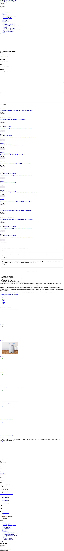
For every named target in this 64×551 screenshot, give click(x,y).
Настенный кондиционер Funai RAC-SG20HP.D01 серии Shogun (12, 154)
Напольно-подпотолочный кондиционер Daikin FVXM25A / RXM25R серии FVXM (16, 201)
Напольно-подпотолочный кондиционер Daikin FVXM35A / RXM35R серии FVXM (16, 228)
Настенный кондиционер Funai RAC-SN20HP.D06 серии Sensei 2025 (13, 119)
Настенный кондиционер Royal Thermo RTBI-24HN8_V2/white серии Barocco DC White (16, 110)
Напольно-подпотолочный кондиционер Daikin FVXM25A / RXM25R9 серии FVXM (16, 210)
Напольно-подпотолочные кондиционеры (10, 173)
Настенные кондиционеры (8, 108)
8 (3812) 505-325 (2, 4)
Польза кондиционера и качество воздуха (6, 435)
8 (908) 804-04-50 (2, 3)
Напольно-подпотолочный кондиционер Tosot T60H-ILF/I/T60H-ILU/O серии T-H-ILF (16, 219)
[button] (32, 305)
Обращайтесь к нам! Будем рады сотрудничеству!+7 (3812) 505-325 (9, 294)
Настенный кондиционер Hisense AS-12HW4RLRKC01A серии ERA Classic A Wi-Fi (16, 128)
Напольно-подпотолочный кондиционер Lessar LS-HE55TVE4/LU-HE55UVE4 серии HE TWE (18, 183)
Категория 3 (9, 549)
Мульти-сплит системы (5, 497)
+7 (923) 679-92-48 (2, 473)
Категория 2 (5, 549)
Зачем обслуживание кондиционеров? (6, 403)
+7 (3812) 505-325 (2, 474)
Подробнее (2, 324)
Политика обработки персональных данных (6, 494)
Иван (3, 263)
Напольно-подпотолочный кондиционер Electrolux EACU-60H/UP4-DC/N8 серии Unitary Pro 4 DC (19, 192)
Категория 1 (2, 549)
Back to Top (1, 541)
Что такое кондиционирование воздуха (6, 419)
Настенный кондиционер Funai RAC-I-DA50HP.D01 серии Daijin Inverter (14, 145)
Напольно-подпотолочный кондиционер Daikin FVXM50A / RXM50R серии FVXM (16, 175)
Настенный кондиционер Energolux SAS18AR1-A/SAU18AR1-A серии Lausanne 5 (15, 163)
